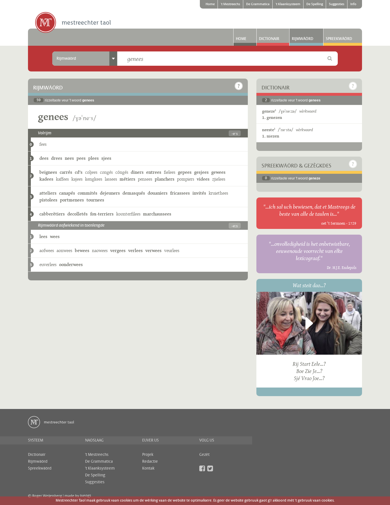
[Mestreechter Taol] (73, 23)
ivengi (85, 496)
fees (43, 144)
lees (43, 236)
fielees (169, 172)
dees (44, 158)
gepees (185, 172)
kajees (77, 179)
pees (81, 158)
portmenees (72, 200)
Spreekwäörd (339, 39)
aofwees (46, 250)
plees (93, 158)
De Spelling (314, 4)
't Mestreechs (230, 4)
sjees (106, 158)
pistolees (48, 200)
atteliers (48, 193)
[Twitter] (210, 468)
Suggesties (336, 4)
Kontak (148, 468)
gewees (218, 172)
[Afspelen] (309, 323)
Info (353, 4)
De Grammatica (258, 4)
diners (137, 172)
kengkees (93, 179)
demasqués (133, 193)
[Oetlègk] (239, 86)
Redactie (150, 461)
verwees (153, 250)
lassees (111, 179)
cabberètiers (52, 214)
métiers (127, 179)
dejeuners (110, 193)
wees (55, 236)
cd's (79, 172)
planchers (164, 179)
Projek (147, 454)
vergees (118, 250)
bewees (82, 250)
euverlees (48, 264)
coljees (91, 172)
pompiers (185, 179)
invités (199, 193)
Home (210, 4)
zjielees (218, 179)
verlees (135, 250)
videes (203, 179)
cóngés (121, 172)
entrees (153, 172)
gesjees (201, 172)
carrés (66, 172)
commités (87, 193)
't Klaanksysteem (288, 4)
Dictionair (269, 39)
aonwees (64, 250)
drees (56, 158)
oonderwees (71, 264)
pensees (145, 179)
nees (69, 158)
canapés (67, 193)
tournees (95, 200)
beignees (48, 172)
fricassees (180, 193)
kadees (46, 179)
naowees (100, 250)
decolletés (77, 214)
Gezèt (204, 454)
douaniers (158, 193)
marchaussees (157, 214)
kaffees (62, 179)
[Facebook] (202, 468)
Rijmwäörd (302, 39)
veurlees (171, 250)
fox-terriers (102, 214)
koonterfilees (128, 214)
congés (106, 172)
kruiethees (218, 193)
